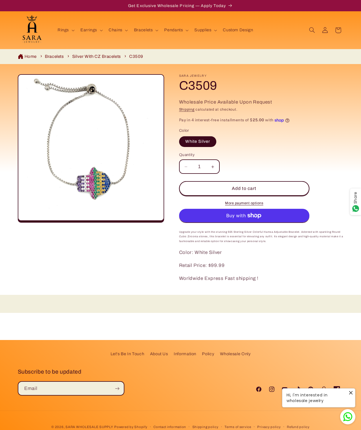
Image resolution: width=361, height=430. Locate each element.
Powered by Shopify (130, 427)
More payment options (244, 203)
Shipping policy (205, 427)
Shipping (187, 110)
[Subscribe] (117, 388)
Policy (208, 354)
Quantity (187, 155)
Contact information (169, 427)
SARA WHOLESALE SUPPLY (89, 427)
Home (31, 56)
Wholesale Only (235, 354)
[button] (65, 30)
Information (185, 354)
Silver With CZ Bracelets (96, 56)
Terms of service (237, 427)
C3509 (136, 56)
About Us (159, 354)
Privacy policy (269, 427)
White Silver (197, 141)
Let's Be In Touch (127, 354)
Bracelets (54, 56)
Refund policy (298, 427)
